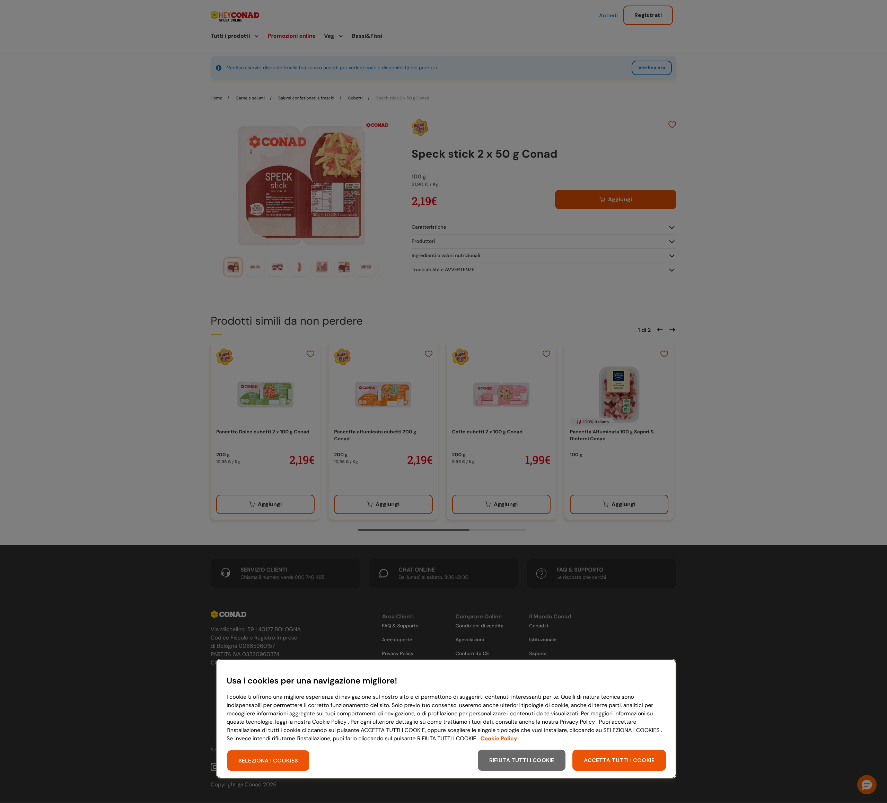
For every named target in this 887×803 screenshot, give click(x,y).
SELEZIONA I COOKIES (268, 760)
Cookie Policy (499, 738)
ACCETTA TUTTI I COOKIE (619, 760)
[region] (446, 718)
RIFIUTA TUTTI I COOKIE (521, 760)
